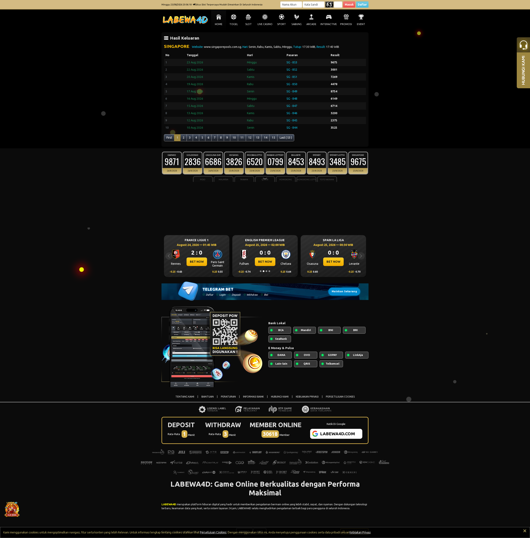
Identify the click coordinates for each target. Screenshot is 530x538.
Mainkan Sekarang (344, 291)
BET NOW (212, 261)
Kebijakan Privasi (360, 532)
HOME (218, 24)
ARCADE (311, 24)
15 (273, 137)
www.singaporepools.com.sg (222, 46)
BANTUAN (207, 396)
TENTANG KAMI (184, 396)
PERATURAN (228, 396)
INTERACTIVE (328, 24)
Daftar (362, 4)
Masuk (349, 4)
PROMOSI (346, 24)
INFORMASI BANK (253, 396)
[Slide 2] (263, 271)
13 (257, 137)
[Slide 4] (269, 271)
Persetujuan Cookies (213, 532)
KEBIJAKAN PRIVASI (307, 396)
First (169, 137)
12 (250, 137)
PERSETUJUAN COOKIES (340, 396)
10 (234, 137)
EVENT (361, 24)
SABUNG (297, 24)
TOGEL (233, 24)
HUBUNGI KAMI (280, 396)
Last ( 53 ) (286, 137)
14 (265, 137)
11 (242, 137)
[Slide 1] (260, 271)
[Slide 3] (266, 271)
